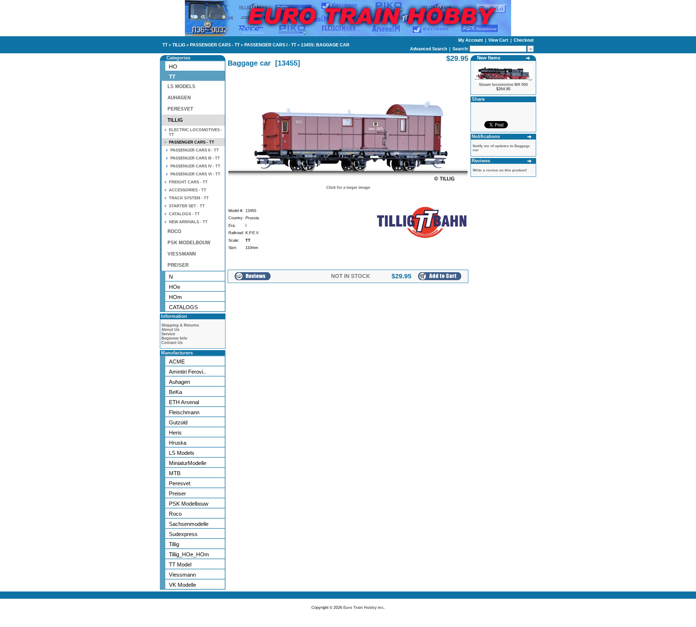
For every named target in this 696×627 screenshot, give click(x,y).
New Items (488, 58)
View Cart (498, 40)
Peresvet (179, 483)
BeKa (175, 392)
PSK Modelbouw (188, 504)
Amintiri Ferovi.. (187, 372)
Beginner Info (174, 338)
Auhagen (179, 382)
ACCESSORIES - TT (187, 190)
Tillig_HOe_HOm (189, 554)
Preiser (177, 493)
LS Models (181, 453)
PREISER (177, 265)
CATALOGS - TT (184, 214)
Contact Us (172, 342)
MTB (175, 473)
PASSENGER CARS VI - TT (195, 174)
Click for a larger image (348, 187)
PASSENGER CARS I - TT (270, 44)
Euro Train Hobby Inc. (364, 607)
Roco (175, 514)
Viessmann (182, 575)
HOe (174, 287)
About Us (170, 329)
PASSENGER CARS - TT (215, 44)
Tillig (174, 544)
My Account (471, 40)
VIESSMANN (181, 254)
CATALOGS (183, 307)
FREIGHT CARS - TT (188, 182)
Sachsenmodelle (188, 524)
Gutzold (178, 422)
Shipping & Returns (180, 325)
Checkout (524, 40)
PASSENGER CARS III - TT (195, 158)
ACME (177, 361)
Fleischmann (184, 412)
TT (164, 44)
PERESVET (180, 109)
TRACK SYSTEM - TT (189, 198)
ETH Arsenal (184, 402)
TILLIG (178, 44)
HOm (175, 297)
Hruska (177, 443)
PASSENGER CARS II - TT (194, 150)
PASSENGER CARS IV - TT (195, 166)
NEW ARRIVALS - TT (188, 222)
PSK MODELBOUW (188, 242)
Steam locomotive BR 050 (503, 84)
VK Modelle (182, 585)
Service (168, 334)
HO (173, 66)
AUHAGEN (179, 97)
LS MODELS (181, 86)
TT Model (180, 564)
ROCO (174, 231)
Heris (175, 432)
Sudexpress (183, 534)
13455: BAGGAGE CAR (325, 44)
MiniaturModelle (187, 463)
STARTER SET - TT (187, 206)
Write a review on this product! (500, 170)
